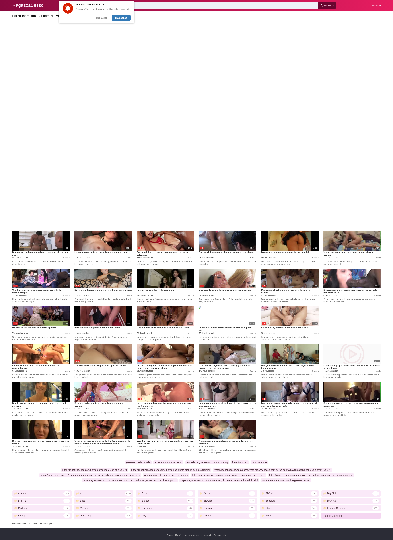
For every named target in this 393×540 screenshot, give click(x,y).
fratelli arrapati (240, 462)
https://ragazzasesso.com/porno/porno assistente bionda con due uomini (170, 470)
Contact (207, 535)
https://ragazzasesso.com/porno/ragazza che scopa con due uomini (228, 475)
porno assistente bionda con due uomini (166, 475)
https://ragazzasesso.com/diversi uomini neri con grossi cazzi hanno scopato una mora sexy (90, 475)
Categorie (375, 5)
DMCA (178, 535)
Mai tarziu (101, 18)
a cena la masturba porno (168, 462)
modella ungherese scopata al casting (207, 462)
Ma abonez (121, 18)
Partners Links (219, 535)
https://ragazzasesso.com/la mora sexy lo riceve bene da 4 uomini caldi (219, 480)
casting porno (259, 462)
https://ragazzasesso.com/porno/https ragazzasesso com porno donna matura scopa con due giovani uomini (272, 470)
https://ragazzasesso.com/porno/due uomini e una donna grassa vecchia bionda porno (129, 480)
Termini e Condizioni (193, 535)
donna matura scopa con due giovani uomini (286, 480)
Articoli (170, 535)
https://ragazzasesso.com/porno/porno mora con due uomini (94, 470)
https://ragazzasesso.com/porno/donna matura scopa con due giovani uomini (310, 475)
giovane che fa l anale (138, 462)
